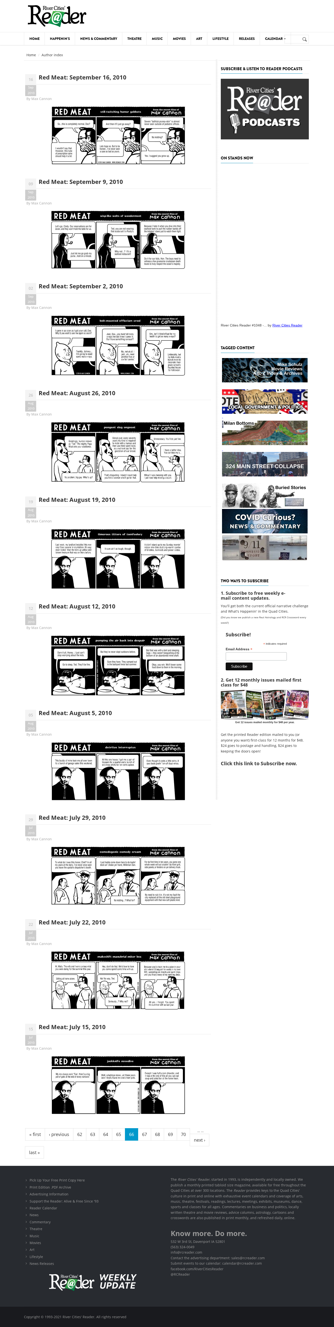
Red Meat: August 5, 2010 (75, 713)
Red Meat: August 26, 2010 (77, 393)
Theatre (134, 38)
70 (183, 1134)
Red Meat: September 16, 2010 (82, 77)
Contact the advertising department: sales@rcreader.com (218, 1258)
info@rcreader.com (186, 1252)
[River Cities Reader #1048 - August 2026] (265, 241)
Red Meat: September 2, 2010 (81, 286)
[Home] (57, 16)
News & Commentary (98, 38)
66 (131, 1134)
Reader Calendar (43, 1208)
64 (105, 1134)
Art (199, 38)
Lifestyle (220, 38)
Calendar (274, 38)
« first (35, 1134)
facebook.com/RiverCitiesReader (197, 1269)
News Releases (42, 1263)
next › (199, 1140)
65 (118, 1134)
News (34, 1215)
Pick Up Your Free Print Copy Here (57, 1180)
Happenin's (60, 38)
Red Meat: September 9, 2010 (81, 182)
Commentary (40, 1222)
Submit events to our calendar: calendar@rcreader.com (216, 1263)
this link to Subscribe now (265, 763)
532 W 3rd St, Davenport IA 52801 (198, 1241)
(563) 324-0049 (182, 1247)
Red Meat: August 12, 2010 (77, 606)
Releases (247, 38)
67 (144, 1134)
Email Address (239, 649)
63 (92, 1134)
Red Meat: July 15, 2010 (72, 1027)
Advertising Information (49, 1194)
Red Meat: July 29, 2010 (72, 817)
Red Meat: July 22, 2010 (72, 922)
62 (79, 1134)
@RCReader (180, 1274)
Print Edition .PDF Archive (50, 1187)
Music (157, 38)
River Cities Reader (287, 325)
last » (34, 1152)
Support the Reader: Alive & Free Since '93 (64, 1201)
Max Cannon (41, 98)
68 (157, 1134)
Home (34, 38)
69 (170, 1134)
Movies (179, 38)
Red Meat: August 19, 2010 (77, 499)
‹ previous (59, 1134)
